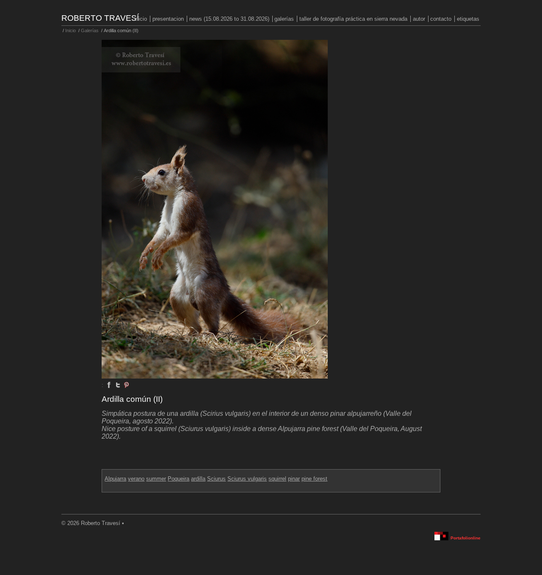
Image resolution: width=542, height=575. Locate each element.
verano (136, 478)
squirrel (277, 478)
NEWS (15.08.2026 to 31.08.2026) (229, 19)
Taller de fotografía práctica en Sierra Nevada (353, 19)
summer (156, 478)
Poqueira (178, 478)
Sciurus (216, 478)
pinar (294, 478)
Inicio (140, 19)
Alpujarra (115, 478)
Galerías (284, 19)
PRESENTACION (168, 19)
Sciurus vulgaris (247, 478)
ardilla (198, 478)
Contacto (440, 19)
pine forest (314, 478)
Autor (419, 19)
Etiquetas (468, 19)
